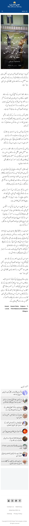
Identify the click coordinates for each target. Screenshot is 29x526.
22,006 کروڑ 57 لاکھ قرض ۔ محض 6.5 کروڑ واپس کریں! (12, 416)
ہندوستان (11, 61)
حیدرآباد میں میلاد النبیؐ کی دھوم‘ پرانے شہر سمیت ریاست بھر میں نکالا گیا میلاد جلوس (12, 400)
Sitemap (9, 513)
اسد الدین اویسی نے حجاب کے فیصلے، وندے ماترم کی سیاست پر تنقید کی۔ (11, 462)
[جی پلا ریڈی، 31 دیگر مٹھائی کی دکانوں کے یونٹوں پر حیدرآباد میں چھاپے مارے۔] (25, 408)
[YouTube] (8, 500)
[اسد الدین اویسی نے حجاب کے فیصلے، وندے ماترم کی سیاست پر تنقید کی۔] (25, 462)
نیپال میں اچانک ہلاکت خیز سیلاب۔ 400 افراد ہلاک (12, 446)
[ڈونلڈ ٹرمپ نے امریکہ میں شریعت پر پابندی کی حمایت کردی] (25, 454)
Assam (7, 306)
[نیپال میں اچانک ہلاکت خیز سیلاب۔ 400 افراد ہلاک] (25, 446)
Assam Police (14, 306)
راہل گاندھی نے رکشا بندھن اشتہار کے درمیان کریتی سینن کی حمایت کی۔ (13, 423)
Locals (7, 308)
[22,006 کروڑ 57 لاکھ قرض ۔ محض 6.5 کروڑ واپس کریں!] (25, 416)
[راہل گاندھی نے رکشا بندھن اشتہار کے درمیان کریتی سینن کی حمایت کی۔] (25, 423)
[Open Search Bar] (2, 11)
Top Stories (17, 61)
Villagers (25, 311)
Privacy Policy (18, 513)
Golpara (22, 306)
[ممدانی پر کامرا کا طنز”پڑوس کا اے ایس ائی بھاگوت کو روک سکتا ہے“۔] (25, 439)
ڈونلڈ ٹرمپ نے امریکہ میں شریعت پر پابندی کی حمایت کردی (12, 454)
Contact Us (10, 507)
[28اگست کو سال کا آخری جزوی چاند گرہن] (25, 431)
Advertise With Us (14, 510)
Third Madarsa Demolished (19, 308)
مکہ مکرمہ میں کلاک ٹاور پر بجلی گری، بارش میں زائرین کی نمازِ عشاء (12, 393)
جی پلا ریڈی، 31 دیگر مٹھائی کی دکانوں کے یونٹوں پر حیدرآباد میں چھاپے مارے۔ (13, 408)
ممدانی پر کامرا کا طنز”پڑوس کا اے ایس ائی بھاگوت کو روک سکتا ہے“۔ (13, 439)
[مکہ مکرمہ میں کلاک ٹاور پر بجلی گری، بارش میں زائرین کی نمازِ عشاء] (25, 392)
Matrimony (19, 507)
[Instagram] (12, 500)
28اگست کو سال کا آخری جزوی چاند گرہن (12, 431)
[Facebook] (19, 500)
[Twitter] (16, 500)
